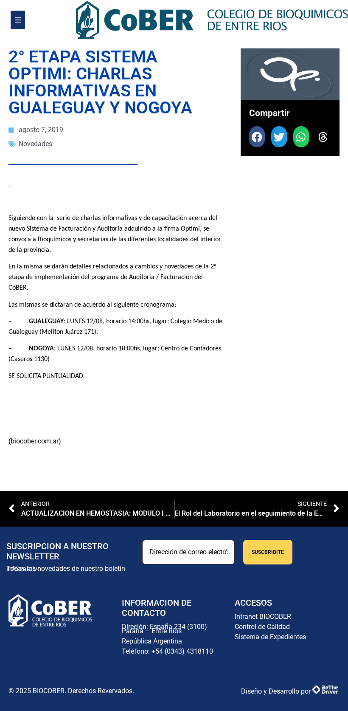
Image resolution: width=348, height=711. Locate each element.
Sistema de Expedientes (270, 637)
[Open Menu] (18, 20)
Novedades (35, 144)
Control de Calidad (262, 627)
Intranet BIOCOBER (263, 616)
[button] (257, 136)
